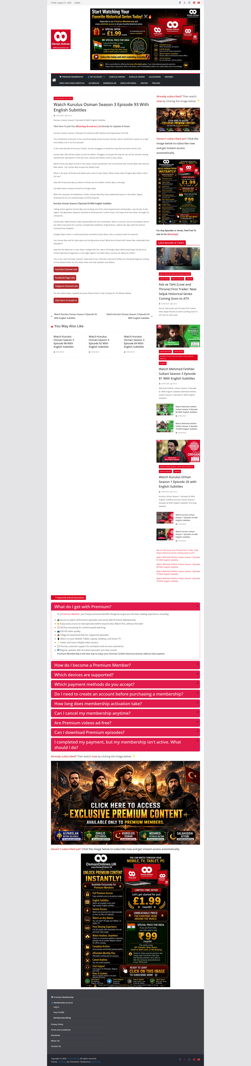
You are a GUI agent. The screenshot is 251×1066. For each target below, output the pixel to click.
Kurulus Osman (137, 77)
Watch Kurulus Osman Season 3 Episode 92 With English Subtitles (75, 316)
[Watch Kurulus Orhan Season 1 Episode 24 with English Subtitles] (164, 536)
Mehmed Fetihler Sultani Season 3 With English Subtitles (176, 357)
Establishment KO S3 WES (63, 98)
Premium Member (71, 614)
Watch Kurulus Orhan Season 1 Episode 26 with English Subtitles (177, 481)
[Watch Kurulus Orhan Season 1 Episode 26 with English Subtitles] (178, 451)
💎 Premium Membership (71, 77)
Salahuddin (155, 77)
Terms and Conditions (61, 1030)
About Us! (55, 1041)
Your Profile (59, 1012)
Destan (144, 83)
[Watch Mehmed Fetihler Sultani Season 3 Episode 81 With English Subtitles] (178, 336)
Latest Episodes (165, 352)
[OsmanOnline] (54, 80)
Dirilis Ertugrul (128, 83)
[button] (103, 77)
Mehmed (169, 77)
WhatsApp (172, 234)
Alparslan (94, 83)
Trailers (156, 83)
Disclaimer (55, 1035)
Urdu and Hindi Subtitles (71, 83)
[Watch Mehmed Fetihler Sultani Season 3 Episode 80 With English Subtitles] (164, 411)
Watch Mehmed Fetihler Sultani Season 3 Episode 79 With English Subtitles (187, 426)
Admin (69, 115)
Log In (56, 1007)
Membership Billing (62, 1018)
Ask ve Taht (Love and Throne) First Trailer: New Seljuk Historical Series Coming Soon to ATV (177, 291)
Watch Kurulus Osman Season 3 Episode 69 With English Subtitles (134, 341)
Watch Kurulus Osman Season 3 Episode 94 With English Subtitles (128, 316)
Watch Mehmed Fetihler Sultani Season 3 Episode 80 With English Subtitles (187, 409)
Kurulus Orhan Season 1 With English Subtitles (176, 467)
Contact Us (56, 1046)
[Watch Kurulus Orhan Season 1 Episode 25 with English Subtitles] (164, 519)
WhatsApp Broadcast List (88, 126)
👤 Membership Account (62, 1002)
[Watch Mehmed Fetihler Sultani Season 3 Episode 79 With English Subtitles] (164, 428)
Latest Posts (164, 279)
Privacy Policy (57, 1024)
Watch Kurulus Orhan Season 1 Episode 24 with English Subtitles (187, 534)
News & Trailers (177, 279)
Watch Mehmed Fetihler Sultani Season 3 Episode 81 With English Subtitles (177, 373)
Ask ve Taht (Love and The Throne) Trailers (175, 274)
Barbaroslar (109, 83)
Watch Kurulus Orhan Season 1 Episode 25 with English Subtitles (187, 518)
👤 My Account (94, 77)
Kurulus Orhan (117, 77)
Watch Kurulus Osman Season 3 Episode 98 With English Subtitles (64, 341)
